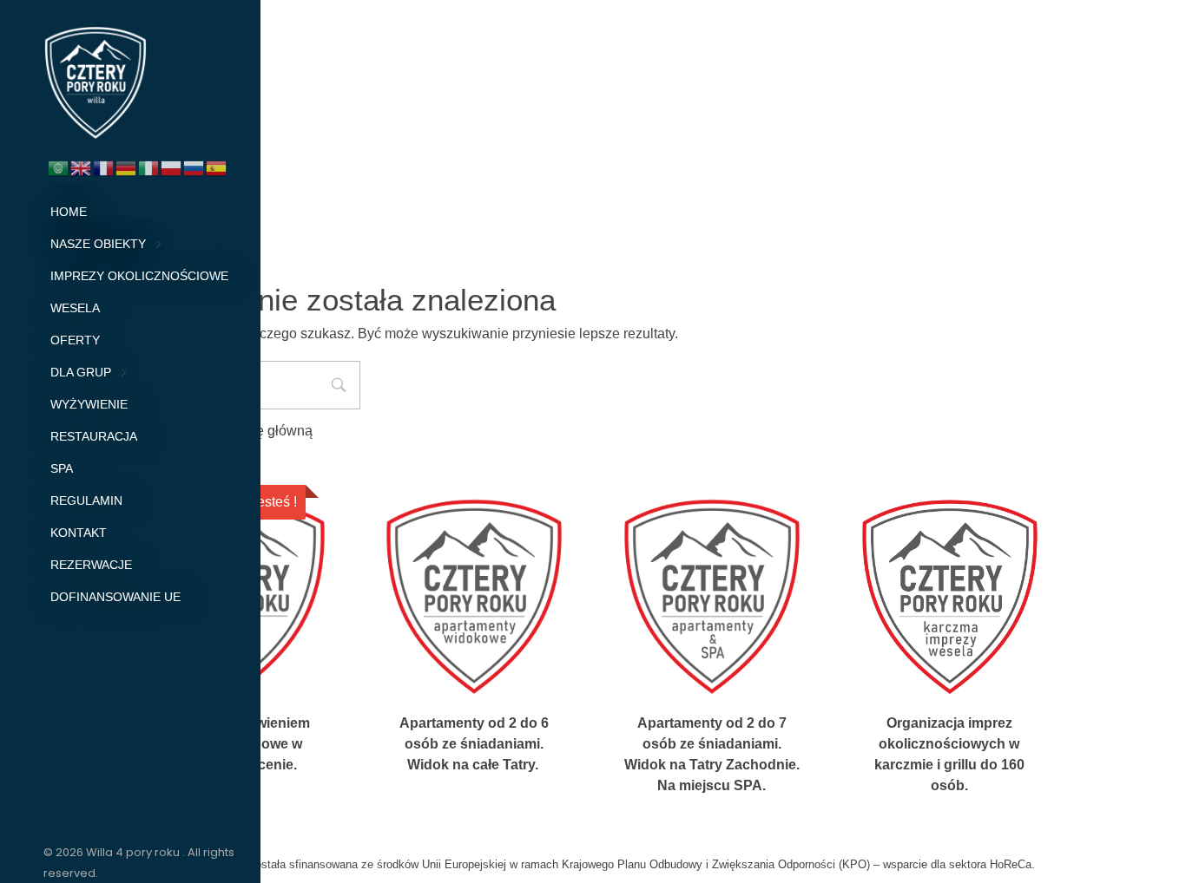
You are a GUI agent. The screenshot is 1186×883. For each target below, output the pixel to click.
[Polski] (172, 167)
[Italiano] (149, 167)
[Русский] (194, 167)
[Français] (104, 167)
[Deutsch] (126, 167)
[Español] (217, 167)
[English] (81, 167)
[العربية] (59, 167)
